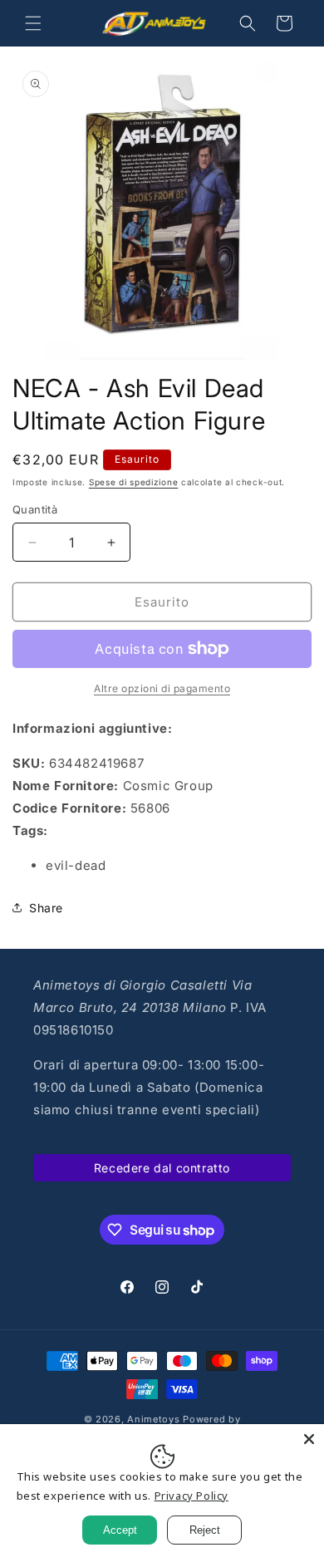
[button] (33, 23)
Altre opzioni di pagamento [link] (162, 688)
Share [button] (46, 908)
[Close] (309, 1439)
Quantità (34, 509)
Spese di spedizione (133, 482)
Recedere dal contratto (162, 1168)
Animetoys (153, 1419)
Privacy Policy (191, 1495)
